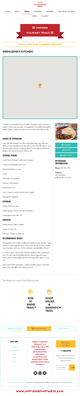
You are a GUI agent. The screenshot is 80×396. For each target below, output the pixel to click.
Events (14, 357)
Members (49, 11)
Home (7, 11)
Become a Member (65, 343)
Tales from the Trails (66, 11)
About (17, 11)
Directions (67, 155)
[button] (39, 86)
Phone (67, 150)
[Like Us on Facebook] (40, 373)
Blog (14, 354)
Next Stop (62, 328)
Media (34, 16)
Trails (26, 11)
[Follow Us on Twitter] (35, 373)
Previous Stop (15, 328)
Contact (44, 16)
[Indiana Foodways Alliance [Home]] (40, 8)
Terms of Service (20, 382)
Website (67, 145)
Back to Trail (40, 328)
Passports (38, 11)
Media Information (14, 350)
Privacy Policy (11, 382)
